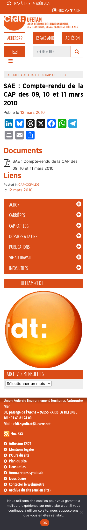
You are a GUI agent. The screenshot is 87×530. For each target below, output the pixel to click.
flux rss (63, 10)
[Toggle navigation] (10, 62)
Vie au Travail (20, 257)
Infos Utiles (18, 268)
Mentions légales (21, 449)
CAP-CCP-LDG (19, 226)
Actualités (32, 75)
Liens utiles (17, 466)
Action (14, 204)
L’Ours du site (19, 455)
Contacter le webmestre (26, 484)
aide (77, 10)
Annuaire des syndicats (26, 472)
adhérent (45, 38)
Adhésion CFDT (20, 443)
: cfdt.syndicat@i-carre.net (27, 423)
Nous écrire (17, 478)
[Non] (81, 512)
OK (45, 523)
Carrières (17, 215)
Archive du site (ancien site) (30, 490)
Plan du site (18, 461)
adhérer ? (14, 38)
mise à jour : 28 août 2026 (32, 3)
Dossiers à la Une (23, 236)
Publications (19, 247)
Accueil (13, 75)
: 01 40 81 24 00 (17, 418)
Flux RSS (16, 433)
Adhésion (72, 38)
